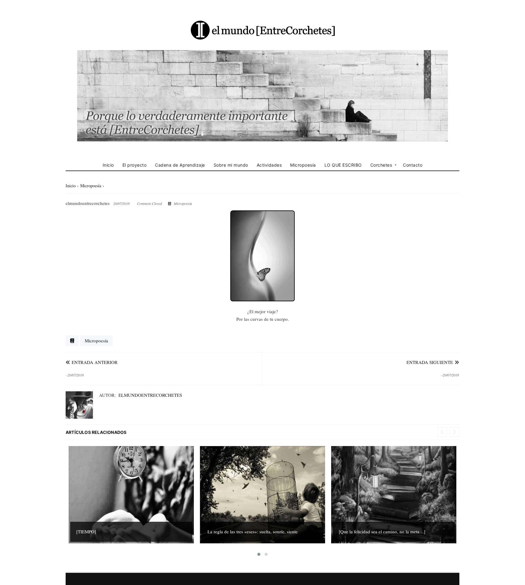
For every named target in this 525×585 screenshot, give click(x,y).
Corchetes (381, 165)
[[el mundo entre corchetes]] (262, 29)
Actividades (269, 165)
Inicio (108, 165)
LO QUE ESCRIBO (343, 165)
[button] (258, 554)
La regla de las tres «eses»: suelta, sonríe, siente (253, 531)
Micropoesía (303, 165)
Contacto (412, 165)
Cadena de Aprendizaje (180, 165)
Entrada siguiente (431, 362)
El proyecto (134, 165)
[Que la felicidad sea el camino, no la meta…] (382, 531)
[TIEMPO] (86, 531)
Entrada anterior (94, 362)
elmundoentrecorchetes (150, 395)
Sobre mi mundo (231, 165)
